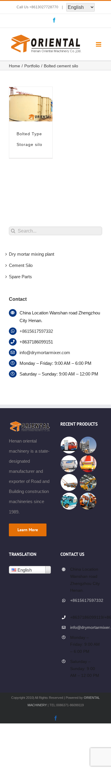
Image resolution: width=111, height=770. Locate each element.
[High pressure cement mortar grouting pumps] (69, 445)
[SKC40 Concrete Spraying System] (69, 482)
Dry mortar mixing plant (31, 254)
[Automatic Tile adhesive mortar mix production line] (88, 445)
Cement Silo (21, 265)
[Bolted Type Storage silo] (30, 91)
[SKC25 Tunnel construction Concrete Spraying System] (69, 501)
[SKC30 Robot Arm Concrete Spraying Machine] (88, 482)
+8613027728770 (43, 7)
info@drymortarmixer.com (45, 352)
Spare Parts (20, 276)
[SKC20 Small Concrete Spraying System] (88, 501)
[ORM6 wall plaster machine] (88, 463)
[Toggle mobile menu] (99, 44)
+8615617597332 (36, 331)
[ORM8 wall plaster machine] (69, 463)
